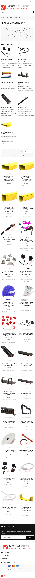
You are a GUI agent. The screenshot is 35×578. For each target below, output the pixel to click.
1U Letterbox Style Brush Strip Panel (26, 392)
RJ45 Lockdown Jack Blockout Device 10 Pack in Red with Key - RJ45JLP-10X (9, 335)
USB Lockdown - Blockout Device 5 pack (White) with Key (8, 273)
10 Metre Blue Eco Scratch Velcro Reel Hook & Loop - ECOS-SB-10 (9, 304)
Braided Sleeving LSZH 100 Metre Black (8, 364)
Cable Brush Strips (26, 398)
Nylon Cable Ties (24, 59)
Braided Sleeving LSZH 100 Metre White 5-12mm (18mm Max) (26, 304)
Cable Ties (8, 514)
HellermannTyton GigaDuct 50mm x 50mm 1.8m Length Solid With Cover (26, 209)
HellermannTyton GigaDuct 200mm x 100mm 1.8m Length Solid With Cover (26, 178)
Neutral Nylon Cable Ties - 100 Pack (9, 508)
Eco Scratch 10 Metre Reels (8, 312)
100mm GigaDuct (9, 216)
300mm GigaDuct (9, 186)
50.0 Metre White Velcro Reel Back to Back (8, 451)
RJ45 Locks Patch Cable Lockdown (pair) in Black (26, 333)
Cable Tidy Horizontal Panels (9, 399)
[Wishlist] (26, 13)
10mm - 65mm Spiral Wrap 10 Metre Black (9, 238)
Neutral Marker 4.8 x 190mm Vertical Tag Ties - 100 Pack (26, 480)
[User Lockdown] (6, 52)
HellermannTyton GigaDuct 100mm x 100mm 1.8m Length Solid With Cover (8, 209)
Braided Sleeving (6, 107)
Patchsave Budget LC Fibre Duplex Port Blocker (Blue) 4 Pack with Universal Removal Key (26, 240)
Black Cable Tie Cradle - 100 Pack (9, 479)
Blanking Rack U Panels (26, 370)
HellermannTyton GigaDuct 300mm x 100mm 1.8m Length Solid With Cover (8, 178)
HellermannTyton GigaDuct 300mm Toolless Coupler (26, 509)
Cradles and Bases (8, 485)
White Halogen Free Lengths (26, 310)
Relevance (28, 152)
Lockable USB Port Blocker (8, 279)
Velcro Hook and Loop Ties (26, 457)
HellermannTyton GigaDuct (7, 133)
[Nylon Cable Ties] (23, 52)
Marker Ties (26, 486)
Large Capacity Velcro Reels (8, 457)
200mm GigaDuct (26, 186)
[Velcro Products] (6, 75)
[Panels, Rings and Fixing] (23, 75)
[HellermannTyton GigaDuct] (6, 125)
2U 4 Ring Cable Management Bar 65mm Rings (8, 393)
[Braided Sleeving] (6, 100)
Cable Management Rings (26, 429)
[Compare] (29, 13)
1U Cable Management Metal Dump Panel (8, 421)
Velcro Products (7, 82)
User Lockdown (6, 59)
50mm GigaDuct (26, 216)
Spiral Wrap (22, 107)
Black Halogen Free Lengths (8, 370)
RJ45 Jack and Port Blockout (8, 342)
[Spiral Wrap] (23, 100)
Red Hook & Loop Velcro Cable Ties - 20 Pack (26, 451)
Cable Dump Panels (9, 427)
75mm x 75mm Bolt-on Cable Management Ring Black (26, 422)
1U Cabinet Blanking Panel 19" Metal (26, 364)
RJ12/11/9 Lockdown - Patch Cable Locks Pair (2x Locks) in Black (26, 273)
